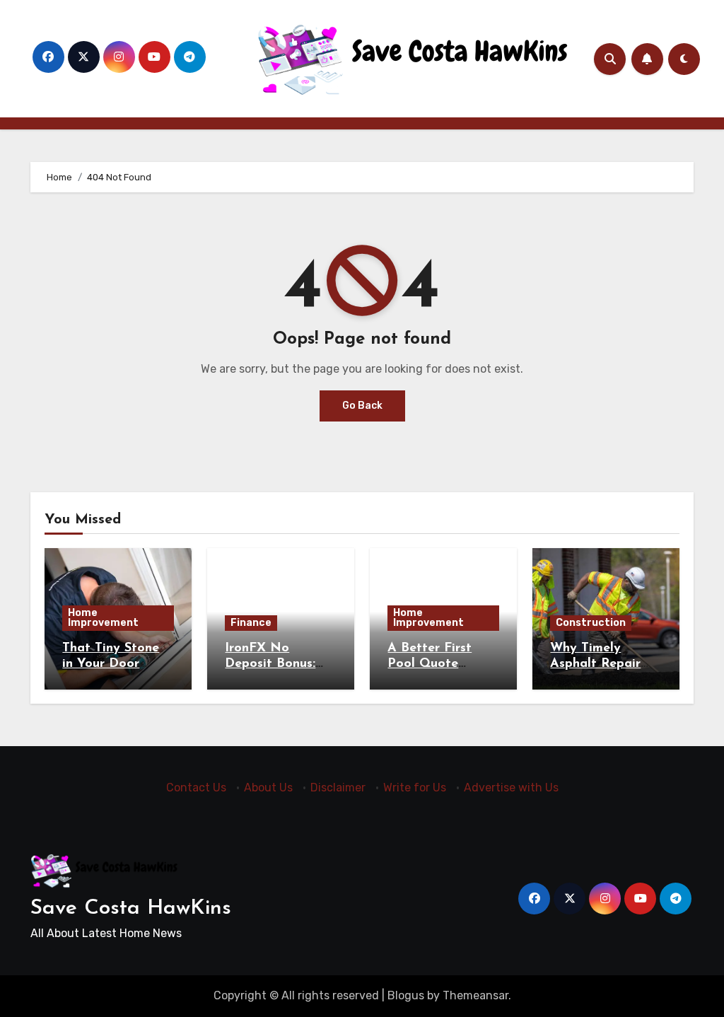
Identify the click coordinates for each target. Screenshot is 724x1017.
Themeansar (475, 995)
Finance (251, 623)
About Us (268, 787)
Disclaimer (338, 787)
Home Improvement (103, 618)
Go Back (362, 406)
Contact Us (196, 787)
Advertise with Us (511, 787)
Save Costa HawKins (130, 908)
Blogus (405, 995)
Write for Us (414, 787)
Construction (591, 623)
